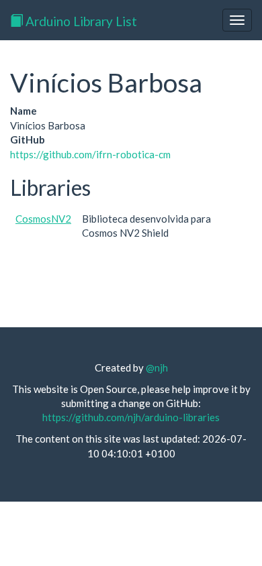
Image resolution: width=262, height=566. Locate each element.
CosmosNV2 (43, 219)
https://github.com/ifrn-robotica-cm (90, 154)
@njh (157, 367)
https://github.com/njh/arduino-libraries (131, 417)
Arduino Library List (80, 21)
